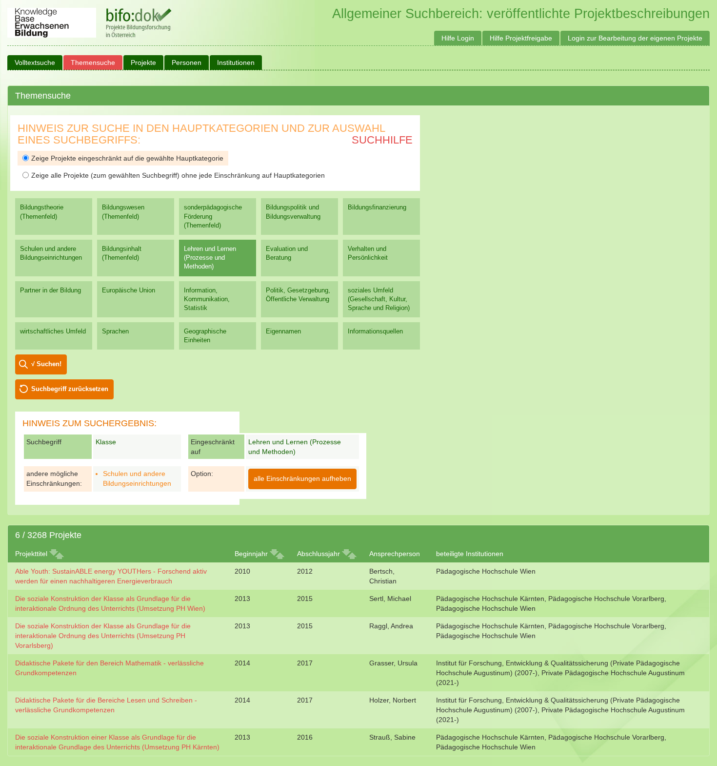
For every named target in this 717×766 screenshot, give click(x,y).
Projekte (143, 62)
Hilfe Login (457, 38)
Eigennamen (283, 331)
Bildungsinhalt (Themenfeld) (121, 253)
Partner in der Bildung (50, 290)
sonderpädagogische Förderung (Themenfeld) (213, 216)
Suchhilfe (382, 140)
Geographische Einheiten (205, 336)
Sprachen (115, 331)
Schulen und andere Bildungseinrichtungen (51, 253)
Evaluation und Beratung (287, 253)
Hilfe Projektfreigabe (521, 38)
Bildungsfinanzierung (377, 207)
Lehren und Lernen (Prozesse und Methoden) (210, 257)
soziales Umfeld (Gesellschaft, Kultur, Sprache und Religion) (379, 299)
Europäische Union (128, 290)
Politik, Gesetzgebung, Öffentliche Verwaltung (298, 295)
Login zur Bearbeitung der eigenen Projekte (635, 38)
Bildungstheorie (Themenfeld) (41, 212)
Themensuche (93, 62)
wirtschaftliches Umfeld (53, 331)
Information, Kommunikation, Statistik (207, 299)
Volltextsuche (35, 62)
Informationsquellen (375, 331)
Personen (186, 62)
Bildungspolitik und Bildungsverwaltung (293, 212)
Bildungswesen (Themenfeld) (123, 212)
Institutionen (236, 62)
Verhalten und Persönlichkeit (368, 253)
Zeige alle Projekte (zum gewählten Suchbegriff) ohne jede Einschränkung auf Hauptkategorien (178, 175)
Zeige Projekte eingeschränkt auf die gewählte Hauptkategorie (127, 158)
